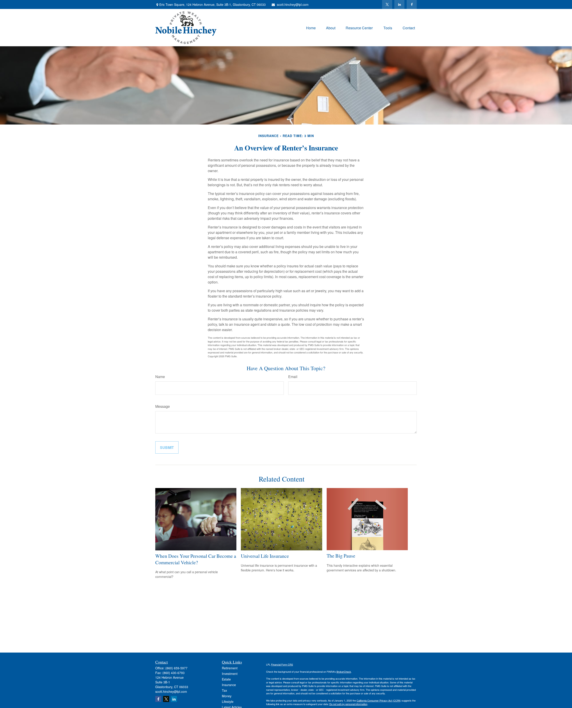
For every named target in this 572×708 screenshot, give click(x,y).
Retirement (230, 668)
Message (162, 406)
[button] (311, 27)
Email (292, 376)
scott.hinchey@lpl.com (293, 4)
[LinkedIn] (399, 4)
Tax (224, 690)
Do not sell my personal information (348, 704)
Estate (226, 679)
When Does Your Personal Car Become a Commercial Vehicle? (195, 559)
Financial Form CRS (282, 664)
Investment (230, 673)
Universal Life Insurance (265, 556)
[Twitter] (387, 4)
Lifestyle (227, 701)
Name (160, 376)
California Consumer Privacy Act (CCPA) (379, 700)
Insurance (229, 685)
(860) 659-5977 (176, 668)
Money (226, 696)
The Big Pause (341, 555)
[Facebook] (412, 4)
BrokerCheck (343, 671)
